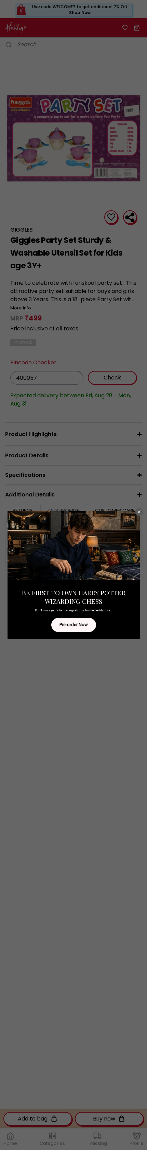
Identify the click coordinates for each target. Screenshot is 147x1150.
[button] (139, 512)
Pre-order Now (73, 624)
